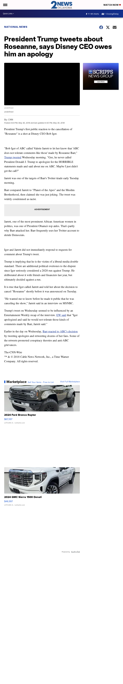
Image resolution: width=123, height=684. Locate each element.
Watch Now (111, 4)
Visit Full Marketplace (70, 382)
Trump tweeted (12, 157)
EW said (61, 315)
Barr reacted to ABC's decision (60, 331)
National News (15, 26)
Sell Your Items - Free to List (41, 382)
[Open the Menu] (5, 5)
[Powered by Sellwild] (75, 552)
